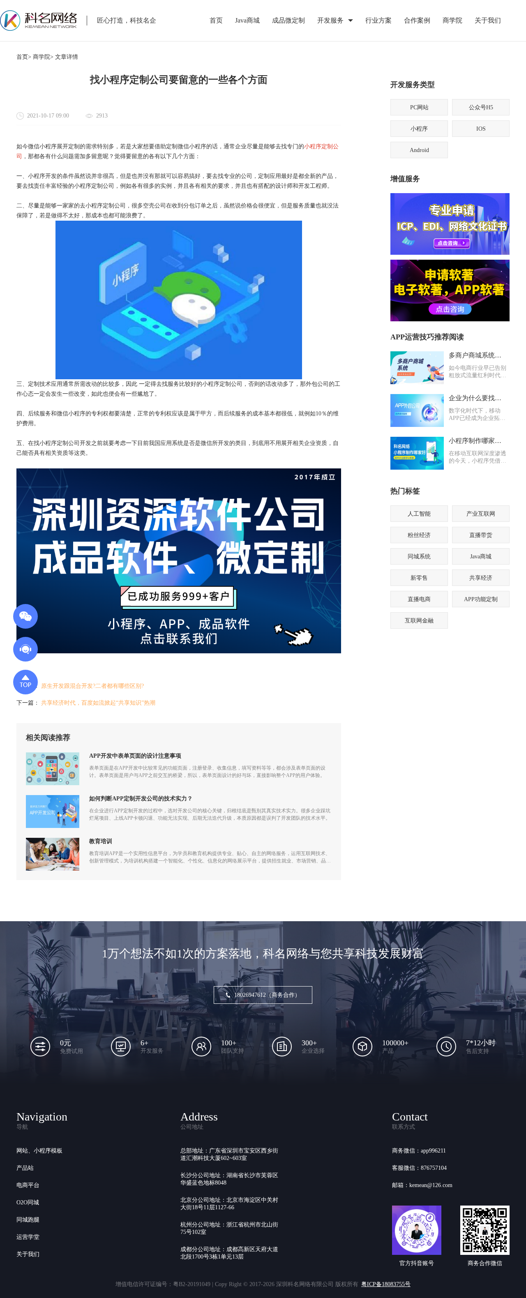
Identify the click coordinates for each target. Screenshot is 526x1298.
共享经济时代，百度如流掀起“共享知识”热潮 (98, 703)
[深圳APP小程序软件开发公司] (178, 651)
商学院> (43, 57)
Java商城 (247, 20)
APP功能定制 (481, 599)
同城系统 (419, 556)
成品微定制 (288, 20)
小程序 (419, 129)
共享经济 (480, 578)
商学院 (452, 20)
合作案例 (417, 20)
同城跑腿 (27, 1220)
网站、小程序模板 (39, 1151)
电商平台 (27, 1185)
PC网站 (419, 107)
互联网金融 (419, 621)
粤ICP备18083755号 (386, 1284)
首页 (216, 20)
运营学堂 (27, 1237)
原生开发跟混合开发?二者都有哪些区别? (92, 686)
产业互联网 (480, 514)
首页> (23, 57)
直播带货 (480, 535)
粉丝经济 (419, 535)
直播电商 (419, 599)
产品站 (25, 1168)
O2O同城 (27, 1202)
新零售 (419, 578)
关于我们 (488, 20)
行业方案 (378, 20)
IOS (481, 129)
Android (419, 150)
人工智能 (419, 514)
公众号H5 (481, 107)
